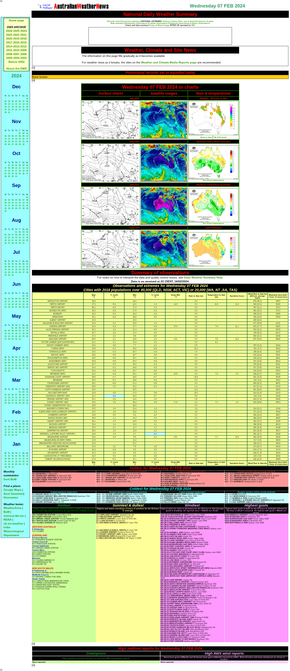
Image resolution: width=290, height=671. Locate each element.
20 (20, 107)
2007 (16, 54)
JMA (193, 25)
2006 (23, 54)
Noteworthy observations (136, 23)
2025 (16, 30)
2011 (9, 50)
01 (27, 99)
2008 (9, 54)
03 (9, 101)
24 (9, 110)
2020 (9, 38)
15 (27, 104)
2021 (23, 34)
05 (16, 101)
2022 (16, 34)
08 (27, 101)
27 (20, 110)
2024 (23, 30)
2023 (9, 34)
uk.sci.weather (13, 523)
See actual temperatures (213, 180)
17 (9, 107)
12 (16, 104)
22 (27, 107)
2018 (23, 38)
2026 (9, 30)
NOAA (8, 519)
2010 (16, 50)
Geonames (11, 497)
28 (23, 110)
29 (27, 110)
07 (23, 101)
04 (13, 101)
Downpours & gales (204, 21)
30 (6, 112)
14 (23, 104)
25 (13, 110)
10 (9, 104)
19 (16, 107)
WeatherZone (13, 507)
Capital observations (158, 23)
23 (6, 110)
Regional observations (180, 23)
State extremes (116, 23)
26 (16, 110)
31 (9, 112)
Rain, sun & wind (186, 21)
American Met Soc (14, 516)
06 (20, 101)
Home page (16, 20)
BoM (7, 511)
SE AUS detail (220, 137)
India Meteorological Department (14, 531)
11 (13, 104)
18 (13, 107)
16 (6, 107)
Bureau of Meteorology (158, 25)
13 (20, 104)
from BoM (10, 479)
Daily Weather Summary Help (203, 277)
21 (23, 107)
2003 (23, 57)
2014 (9, 46)
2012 (23, 46)
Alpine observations (201, 23)
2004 (16, 57)
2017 (9, 42)
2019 (16, 38)
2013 (16, 46)
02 (6, 101)
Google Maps (13, 489)
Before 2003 (16, 61)
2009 (23, 50)
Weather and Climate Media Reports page (169, 62)
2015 (23, 42)
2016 (16, 42)
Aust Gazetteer (13, 493)
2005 (9, 57)
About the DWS (16, 68)
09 (6, 104)
